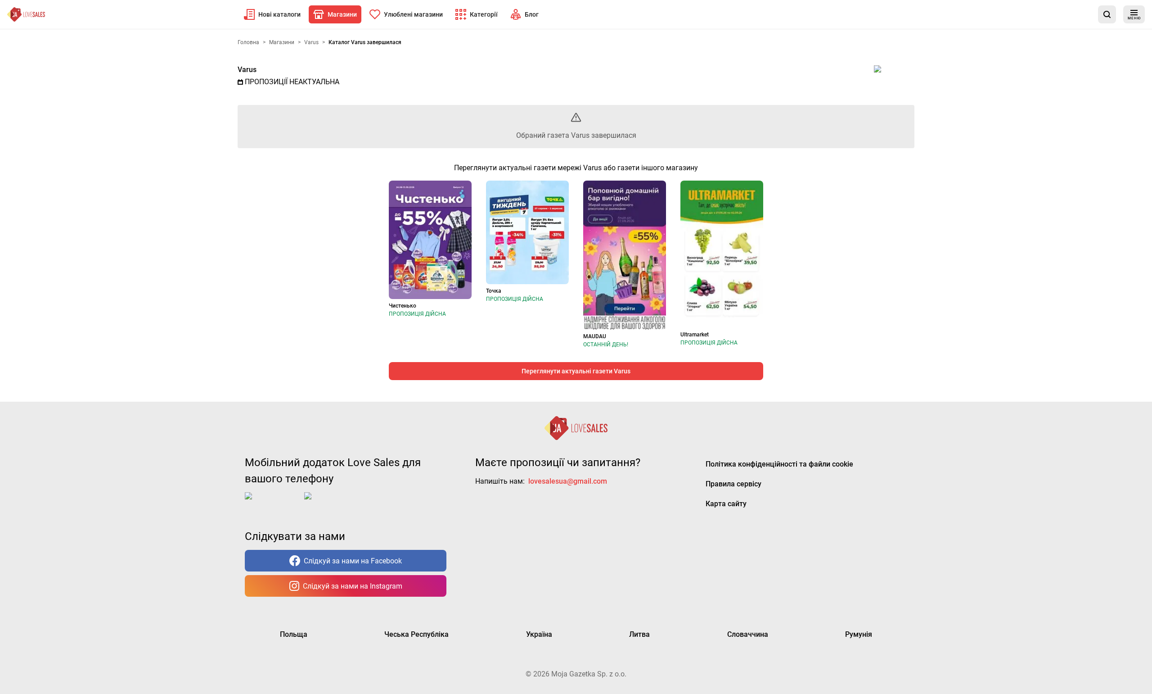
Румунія (858, 634)
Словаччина (747, 634)
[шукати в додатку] (1107, 14)
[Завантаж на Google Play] (332, 503)
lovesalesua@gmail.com (567, 481)
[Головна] (26, 14)
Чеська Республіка (416, 634)
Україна (539, 634)
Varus (247, 69)
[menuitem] (272, 14)
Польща (293, 634)
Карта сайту (726, 503)
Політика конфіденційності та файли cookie (779, 464)
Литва (639, 634)
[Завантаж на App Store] (273, 503)
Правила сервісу (733, 484)
